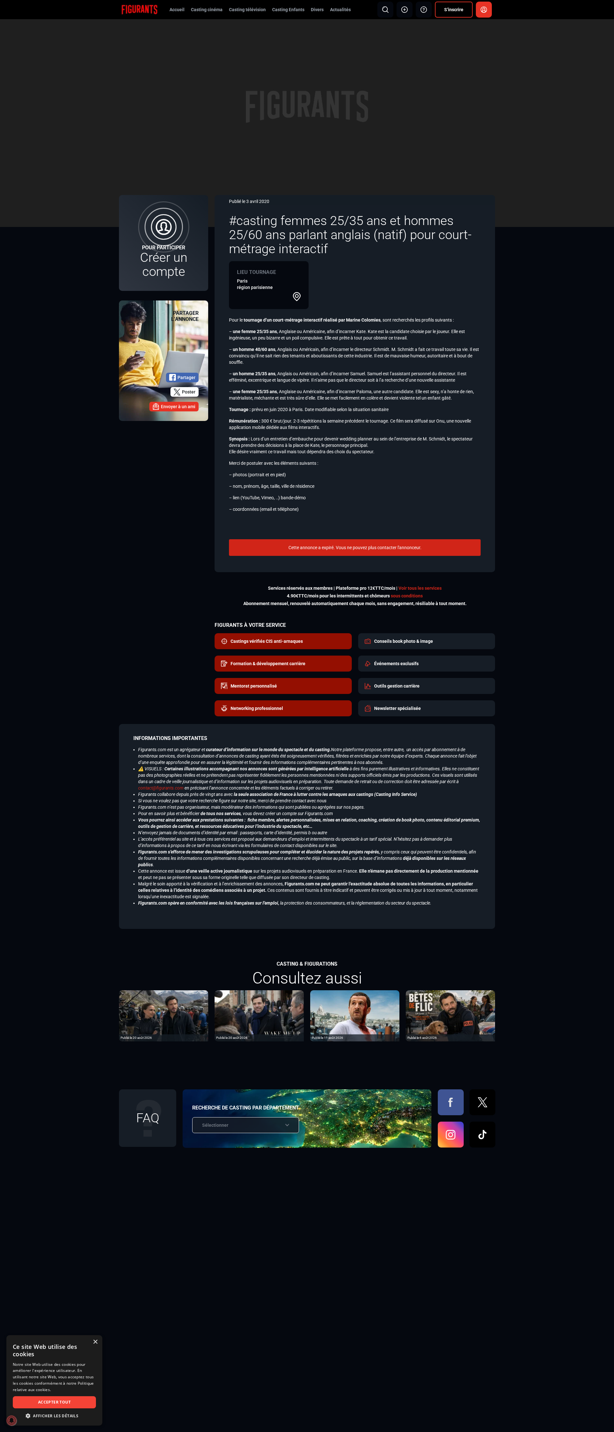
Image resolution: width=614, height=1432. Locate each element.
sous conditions (407, 595)
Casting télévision (247, 9)
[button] (54, 1416)
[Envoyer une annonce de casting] (405, 10)
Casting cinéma (207, 9)
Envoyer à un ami (178, 406)
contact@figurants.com (161, 787)
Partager (186, 377)
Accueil (177, 9)
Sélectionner (215, 1125)
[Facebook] (451, 1102)
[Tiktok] (482, 1135)
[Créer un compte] (163, 243)
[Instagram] (451, 1135)
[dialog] (54, 1380)
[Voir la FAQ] (424, 10)
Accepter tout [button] (54, 1402)
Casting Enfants (288, 9)
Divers (317, 9)
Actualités (340, 9)
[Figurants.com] (139, 9)
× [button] (95, 1342)
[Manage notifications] (11, 1420)
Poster (188, 391)
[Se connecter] (484, 10)
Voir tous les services (420, 588)
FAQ (147, 1117)
